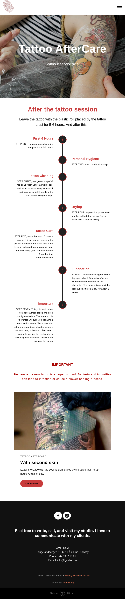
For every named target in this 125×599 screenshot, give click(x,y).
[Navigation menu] (119, 6)
